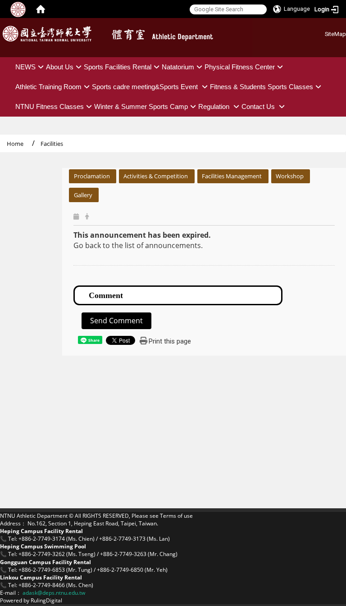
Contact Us (259, 106)
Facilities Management (232, 176)
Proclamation (92, 176)
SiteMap (335, 34)
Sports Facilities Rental (117, 67)
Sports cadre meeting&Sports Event (146, 86)
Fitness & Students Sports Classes (261, 86)
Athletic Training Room (48, 86)
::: (321, 32)
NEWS (25, 67)
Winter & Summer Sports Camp (141, 106)
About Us (59, 67)
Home (15, 144)
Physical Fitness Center (240, 67)
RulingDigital (46, 600)
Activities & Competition (155, 176)
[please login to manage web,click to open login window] (18, 9)
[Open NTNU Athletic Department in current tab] (177, 37)
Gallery (83, 195)
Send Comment (116, 321)
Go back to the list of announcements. (138, 245)
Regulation (214, 106)
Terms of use (176, 516)
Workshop (290, 176)
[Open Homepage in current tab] (40, 9)
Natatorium (178, 67)
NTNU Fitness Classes (49, 106)
